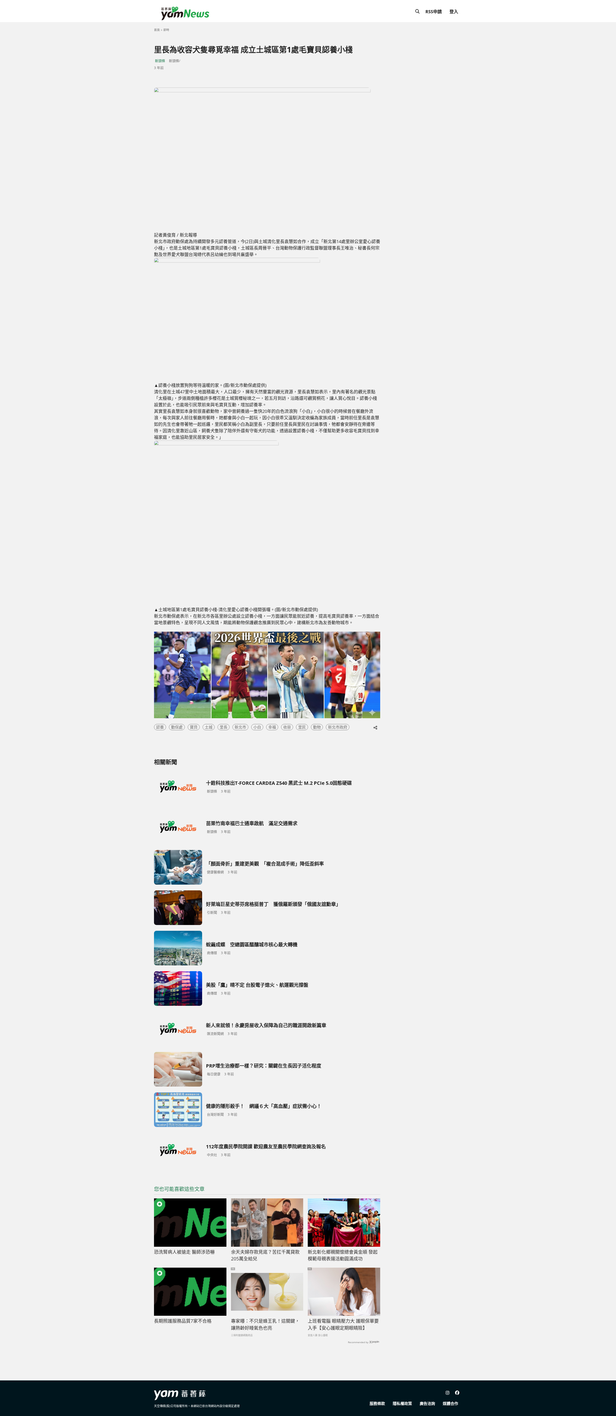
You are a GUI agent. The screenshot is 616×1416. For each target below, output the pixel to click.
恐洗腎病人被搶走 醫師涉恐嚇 (184, 1252)
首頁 (157, 30)
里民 (302, 727)
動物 (317, 727)
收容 (287, 727)
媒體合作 (450, 1403)
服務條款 (377, 1403)
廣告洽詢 (427, 1403)
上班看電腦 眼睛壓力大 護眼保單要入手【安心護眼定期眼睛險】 (343, 1324)
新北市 (240, 727)
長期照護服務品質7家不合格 (183, 1321)
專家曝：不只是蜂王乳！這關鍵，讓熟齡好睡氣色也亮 (265, 1324)
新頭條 (160, 60)
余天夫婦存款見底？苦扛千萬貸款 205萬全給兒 (267, 1255)
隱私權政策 (402, 1403)
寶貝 (194, 727)
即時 (166, 30)
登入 (453, 11)
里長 (223, 727)
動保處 (177, 727)
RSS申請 (433, 11)
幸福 (272, 727)
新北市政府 (337, 727)
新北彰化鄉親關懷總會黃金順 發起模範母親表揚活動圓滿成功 (343, 1255)
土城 (208, 727)
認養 (160, 727)
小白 (257, 727)
